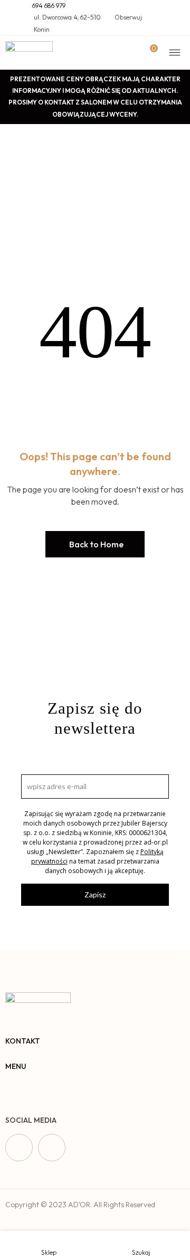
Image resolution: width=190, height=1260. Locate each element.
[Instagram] (51, 1147)
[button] (95, 544)
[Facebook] (19, 1147)
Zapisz (95, 894)
